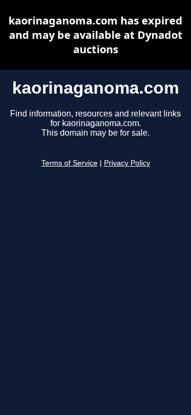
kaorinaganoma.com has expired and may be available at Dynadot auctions (95, 34)
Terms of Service (69, 163)
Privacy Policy (127, 163)
